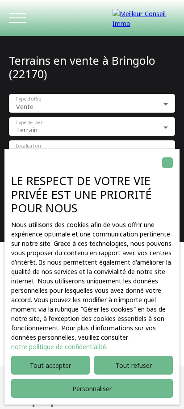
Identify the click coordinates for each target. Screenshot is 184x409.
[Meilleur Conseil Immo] (144, 18)
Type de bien (29, 123)
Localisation (28, 146)
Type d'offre (28, 99)
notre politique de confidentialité (58, 346)
